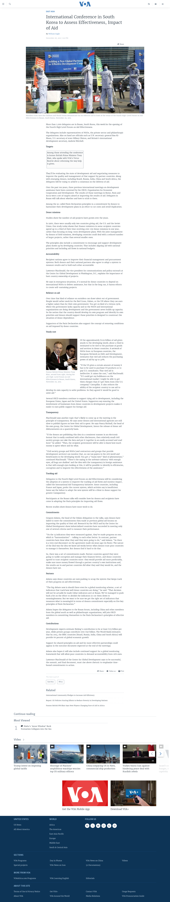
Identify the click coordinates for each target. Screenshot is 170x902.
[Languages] (148, 4)
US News (17, 825)
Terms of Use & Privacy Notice (27, 891)
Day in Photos (56, 861)
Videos (125, 861)
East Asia (50, 12)
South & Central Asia (58, 847)
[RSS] (109, 826)
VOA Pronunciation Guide (133, 896)
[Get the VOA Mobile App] (85, 793)
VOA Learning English (59, 878)
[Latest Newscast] (162, 4)
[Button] (120, 44)
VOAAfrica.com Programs (25, 878)
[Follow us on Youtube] (98, 826)
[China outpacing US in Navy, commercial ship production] (103, 754)
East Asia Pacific (56, 834)
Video (17, 739)
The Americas (55, 829)
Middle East (54, 843)
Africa (52, 825)
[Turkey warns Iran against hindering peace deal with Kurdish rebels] (139, 754)
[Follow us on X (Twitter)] (92, 826)
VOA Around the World (60, 896)
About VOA (18, 896)
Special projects (21, 865)
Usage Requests (129, 891)
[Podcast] (114, 826)
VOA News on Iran (58, 865)
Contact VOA (91, 891)
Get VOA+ (54, 891)
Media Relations (93, 896)
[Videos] (155, 4)
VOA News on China (94, 861)
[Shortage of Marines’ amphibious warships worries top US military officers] (67, 754)
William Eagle (54, 34)
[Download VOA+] (133, 793)
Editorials (90, 878)
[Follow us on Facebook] (87, 826)
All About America (22, 829)
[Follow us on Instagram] (103, 826)
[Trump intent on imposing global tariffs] (30, 754)
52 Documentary (93, 865)
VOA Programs (20, 861)
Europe (52, 838)
